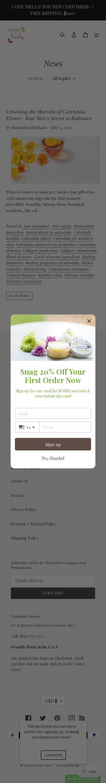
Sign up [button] (53, 444)
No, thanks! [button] (53, 458)
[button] (89, 321)
